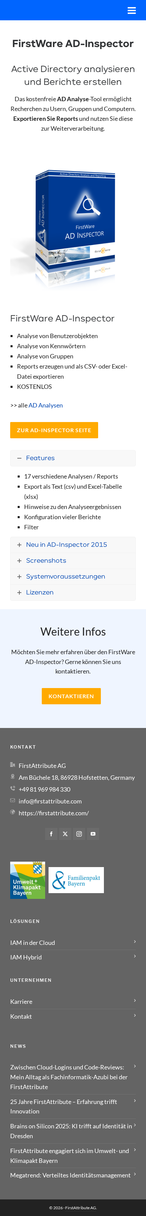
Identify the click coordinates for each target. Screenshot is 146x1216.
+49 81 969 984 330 (44, 789)
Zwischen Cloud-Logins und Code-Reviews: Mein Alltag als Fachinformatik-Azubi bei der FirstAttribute (69, 1076)
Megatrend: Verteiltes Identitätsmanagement (70, 1175)
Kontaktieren (71, 696)
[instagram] (79, 834)
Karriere (21, 1001)
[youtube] (93, 834)
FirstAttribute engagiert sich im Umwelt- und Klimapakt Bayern (69, 1155)
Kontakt (21, 1016)
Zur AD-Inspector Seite (54, 430)
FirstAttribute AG (80, 1207)
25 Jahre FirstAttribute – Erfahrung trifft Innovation (63, 1106)
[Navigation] (132, 10)
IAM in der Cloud (32, 942)
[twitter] (65, 834)
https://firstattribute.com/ (54, 813)
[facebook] (51, 834)
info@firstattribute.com (50, 801)
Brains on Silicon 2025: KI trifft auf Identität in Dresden (71, 1131)
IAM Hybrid (26, 957)
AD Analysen (46, 405)
